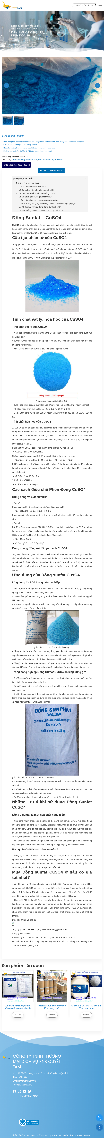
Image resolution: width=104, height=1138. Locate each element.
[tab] (51, 170)
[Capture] (52, 85)
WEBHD (87, 1135)
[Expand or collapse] (85, 178)
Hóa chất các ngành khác (50, 159)
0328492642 (16, 165)
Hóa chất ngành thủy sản (25, 159)
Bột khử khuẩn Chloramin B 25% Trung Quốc (17, 1007)
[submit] (95, 5)
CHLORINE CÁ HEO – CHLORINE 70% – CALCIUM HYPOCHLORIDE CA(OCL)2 (52, 1007)
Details (18, 1015)
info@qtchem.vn (27, 1080)
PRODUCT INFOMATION (51, 170)
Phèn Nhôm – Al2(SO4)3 (86, 1005)
